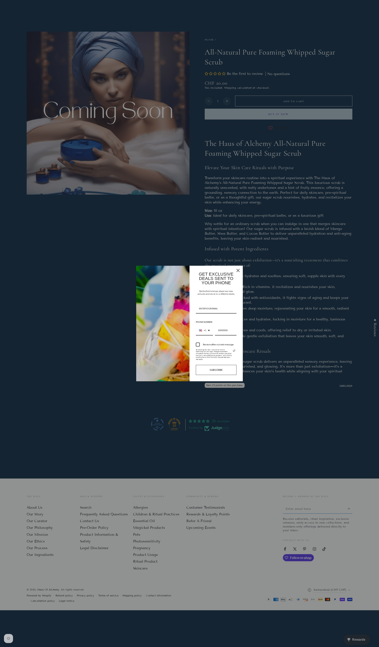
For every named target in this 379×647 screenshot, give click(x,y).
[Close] (238, 270)
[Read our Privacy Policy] (234, 350)
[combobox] (204, 330)
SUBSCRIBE (216, 370)
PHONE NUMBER (204, 321)
